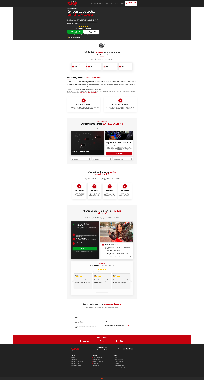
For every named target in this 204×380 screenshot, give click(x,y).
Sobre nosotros (74, 359)
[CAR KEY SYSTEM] (75, 349)
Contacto (73, 357)
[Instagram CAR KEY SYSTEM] (127, 349)
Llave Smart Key (118, 363)
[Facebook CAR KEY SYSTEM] (124, 349)
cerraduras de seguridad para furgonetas (88, 92)
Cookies (126, 371)
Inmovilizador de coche (119, 365)
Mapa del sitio (130, 371)
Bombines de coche (96, 363)
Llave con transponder (119, 361)
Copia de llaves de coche (98, 357)
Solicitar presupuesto (85, 248)
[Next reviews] (130, 281)
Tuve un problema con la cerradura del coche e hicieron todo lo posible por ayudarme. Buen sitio (101, 281)
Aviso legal (105, 371)
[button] (98, 137)
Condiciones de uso (120, 371)
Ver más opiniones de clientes (102, 292)
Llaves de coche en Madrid (76, 363)
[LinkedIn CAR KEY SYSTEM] (132, 349)
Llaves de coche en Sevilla (76, 365)
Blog (116, 357)
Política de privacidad (112, 371)
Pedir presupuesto (119, 153)
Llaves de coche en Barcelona (77, 361)
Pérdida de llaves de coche (98, 361)
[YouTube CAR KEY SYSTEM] (129, 349)
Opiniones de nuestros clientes (77, 367)
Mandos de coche (96, 359)
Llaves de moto (96, 365)
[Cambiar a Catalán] (102, 378)
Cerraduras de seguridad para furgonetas (123, 367)
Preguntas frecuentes (119, 359)
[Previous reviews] (73, 281)
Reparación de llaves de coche (99, 367)
